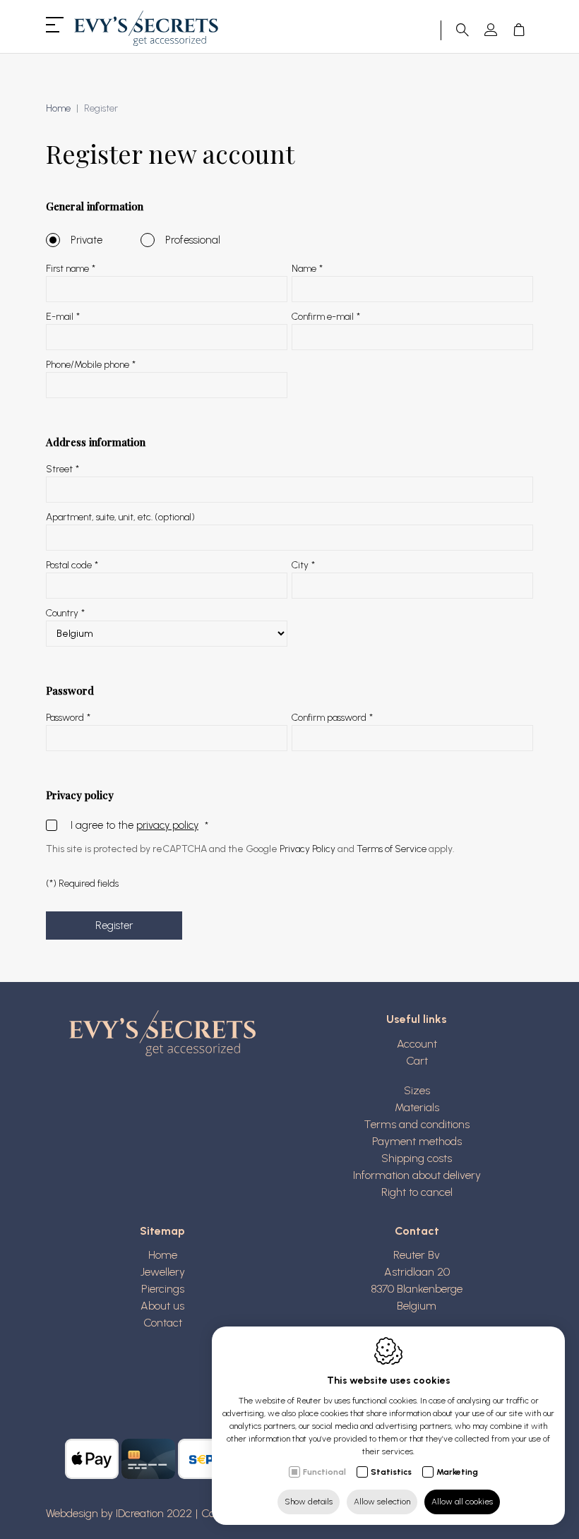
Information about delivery (417, 1175)
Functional (324, 1472)
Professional (192, 240)
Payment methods (417, 1141)
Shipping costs (416, 1158)
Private (86, 240)
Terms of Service (391, 849)
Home (58, 108)
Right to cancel (417, 1192)
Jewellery (163, 1271)
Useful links (416, 1019)
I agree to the (134, 825)
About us (162, 1305)
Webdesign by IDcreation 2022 (119, 1513)
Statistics (391, 1472)
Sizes (417, 1090)
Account (417, 1043)
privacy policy (167, 825)
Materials (417, 1107)
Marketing (457, 1472)
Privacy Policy (307, 849)
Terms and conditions (417, 1124)
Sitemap (162, 1231)
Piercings (162, 1288)
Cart (417, 1060)
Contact (162, 1322)
